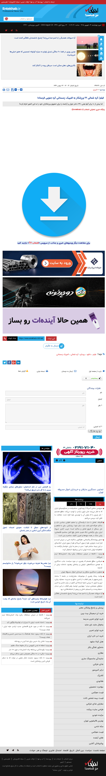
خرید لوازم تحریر (96, 630)
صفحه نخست (99, 750)
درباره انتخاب (68, 759)
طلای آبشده (98, 737)
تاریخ (72, 750)
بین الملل (80, 750)
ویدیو (102, 89)
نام (101, 392)
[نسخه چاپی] (4, 89)
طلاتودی (99, 681)
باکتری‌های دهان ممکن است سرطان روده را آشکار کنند (53, 65)
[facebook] (9, 362)
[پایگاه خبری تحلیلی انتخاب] (93, 12)
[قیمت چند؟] (101, 44)
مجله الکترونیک (14, 2)
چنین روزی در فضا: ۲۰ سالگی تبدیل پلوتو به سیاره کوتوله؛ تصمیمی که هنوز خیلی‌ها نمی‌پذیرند (42, 53)
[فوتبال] (101, 48)
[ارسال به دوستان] (7, 89)
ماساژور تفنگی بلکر (95, 647)
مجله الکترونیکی (18, 759)
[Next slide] (57, 460)
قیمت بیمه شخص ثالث (93, 698)
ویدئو (82, 354)
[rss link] (18, 750)
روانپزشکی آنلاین (96, 743)
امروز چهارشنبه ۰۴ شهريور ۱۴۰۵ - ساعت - (84, 25)
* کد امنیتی (98, 426)
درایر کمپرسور (97, 670)
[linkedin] (18, 362)
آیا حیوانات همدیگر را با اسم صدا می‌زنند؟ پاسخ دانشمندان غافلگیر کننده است (44, 37)
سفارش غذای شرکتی (94, 704)
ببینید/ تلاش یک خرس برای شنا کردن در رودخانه (32, 641)
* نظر (100, 405)
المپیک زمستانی (62, 354)
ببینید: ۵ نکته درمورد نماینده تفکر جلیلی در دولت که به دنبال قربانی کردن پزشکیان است (26, 659)
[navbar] (103, 25)
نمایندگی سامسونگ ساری (92, 658)
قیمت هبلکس (97, 692)
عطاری (100, 653)
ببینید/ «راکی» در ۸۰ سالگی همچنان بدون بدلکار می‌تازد (30, 653)
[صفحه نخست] (101, 39)
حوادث (32, 750)
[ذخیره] (12, 90)
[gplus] (14, 362)
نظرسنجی (4, 2)
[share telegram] (12, 30)
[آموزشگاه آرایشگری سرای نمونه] (54, 321)
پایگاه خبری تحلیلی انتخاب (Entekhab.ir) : (88, 109)
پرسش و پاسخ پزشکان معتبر (91, 607)
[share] (6, 30)
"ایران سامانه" (57, 770)
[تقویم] (101, 53)
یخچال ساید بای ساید (94, 624)
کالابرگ (100, 675)
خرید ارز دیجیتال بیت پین (92, 613)
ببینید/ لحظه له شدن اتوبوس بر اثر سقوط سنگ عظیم (30, 645)
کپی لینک (51, 338)
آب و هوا (33, 2)
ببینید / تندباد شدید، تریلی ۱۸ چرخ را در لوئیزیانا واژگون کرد (28, 622)
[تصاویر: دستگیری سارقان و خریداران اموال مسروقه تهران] (79, 476)
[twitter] (5, 362)
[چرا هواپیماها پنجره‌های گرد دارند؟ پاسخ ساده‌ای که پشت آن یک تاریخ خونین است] (27, 582)
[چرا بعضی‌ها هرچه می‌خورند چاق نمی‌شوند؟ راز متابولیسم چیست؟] (27, 546)
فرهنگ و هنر (42, 750)
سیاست (88, 750)
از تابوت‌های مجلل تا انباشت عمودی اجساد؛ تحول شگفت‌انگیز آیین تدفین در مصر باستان (27, 529)
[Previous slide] (64, 460)
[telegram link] (13, 750)
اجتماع (58, 750)
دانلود (89, 354)
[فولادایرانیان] (54, 263)
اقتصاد (65, 750)
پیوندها (40, 2)
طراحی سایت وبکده (95, 709)
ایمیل (100, 399)
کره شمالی (74, 354)
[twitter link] (8, 750)
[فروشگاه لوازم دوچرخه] (54, 292)
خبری (95, 89)
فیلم (94, 354)
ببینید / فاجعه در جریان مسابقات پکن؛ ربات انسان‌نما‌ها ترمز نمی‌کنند (78, 555)
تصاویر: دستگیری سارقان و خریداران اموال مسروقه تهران (80, 491)
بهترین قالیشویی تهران (93, 720)
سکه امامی (98, 726)
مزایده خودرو (97, 715)
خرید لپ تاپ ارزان (95, 636)
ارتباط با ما (57, 759)
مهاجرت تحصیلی (96, 687)
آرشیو (62, 762)
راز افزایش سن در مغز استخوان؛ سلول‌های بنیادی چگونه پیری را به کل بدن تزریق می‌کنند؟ (27, 488)
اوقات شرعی (25, 2)
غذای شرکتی (98, 664)
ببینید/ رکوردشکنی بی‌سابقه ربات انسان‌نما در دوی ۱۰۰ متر (29, 649)
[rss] (16, 30)
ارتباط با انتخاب (49, 2)
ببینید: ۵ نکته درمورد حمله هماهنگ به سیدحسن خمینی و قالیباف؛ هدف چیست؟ (26, 635)
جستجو (69, 762)
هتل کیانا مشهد (96, 641)
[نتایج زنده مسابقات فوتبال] (101, 58)
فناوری (51, 750)
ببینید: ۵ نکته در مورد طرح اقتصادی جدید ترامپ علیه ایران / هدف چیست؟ (26, 628)
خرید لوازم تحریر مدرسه (93, 619)
